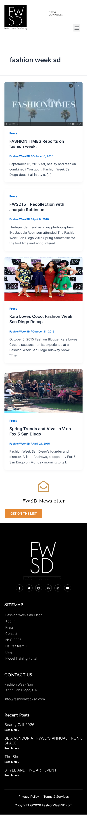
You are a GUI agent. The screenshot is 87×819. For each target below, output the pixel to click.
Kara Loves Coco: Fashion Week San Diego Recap (40, 319)
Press (13, 133)
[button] (76, 28)
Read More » (11, 730)
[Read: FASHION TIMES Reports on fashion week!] (43, 104)
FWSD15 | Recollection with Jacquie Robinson (36, 207)
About (9, 621)
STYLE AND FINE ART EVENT (30, 770)
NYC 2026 (13, 640)
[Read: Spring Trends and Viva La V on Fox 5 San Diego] (43, 391)
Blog (8, 652)
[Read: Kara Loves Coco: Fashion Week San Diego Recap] (43, 279)
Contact (11, 634)
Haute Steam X (16, 646)
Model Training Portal (21, 659)
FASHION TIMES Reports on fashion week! (36, 144)
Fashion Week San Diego (24, 615)
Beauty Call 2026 (19, 724)
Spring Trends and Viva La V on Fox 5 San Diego (40, 431)
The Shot (12, 756)
